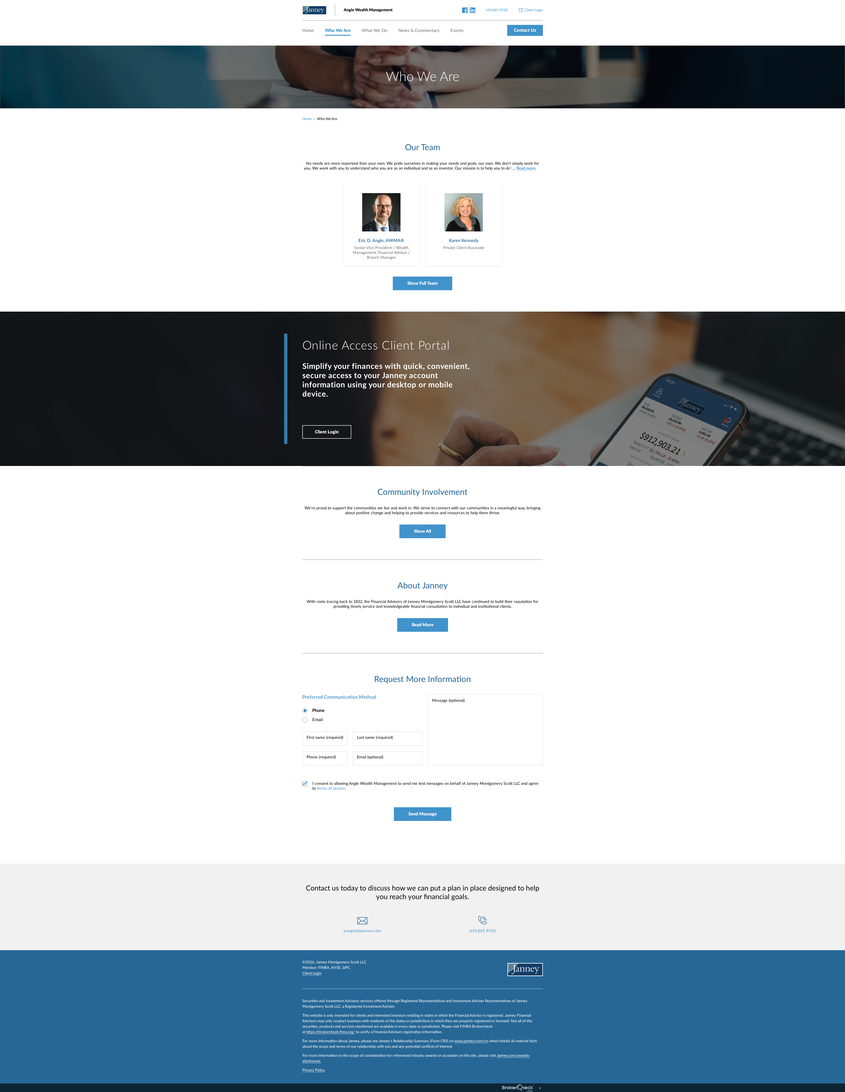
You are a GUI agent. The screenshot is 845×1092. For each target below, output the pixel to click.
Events (457, 30)
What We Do (374, 30)
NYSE (336, 968)
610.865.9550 (483, 931)
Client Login (327, 432)
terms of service (331, 789)
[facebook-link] (465, 10)
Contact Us (525, 30)
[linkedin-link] (472, 10)
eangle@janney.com (362, 931)
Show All (422, 531)
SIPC (346, 968)
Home (308, 30)
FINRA (323, 968)
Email (317, 720)
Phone (318, 710)
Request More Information (422, 679)
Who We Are (338, 30)
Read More (423, 625)
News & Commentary (418, 30)
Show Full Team (422, 283)
